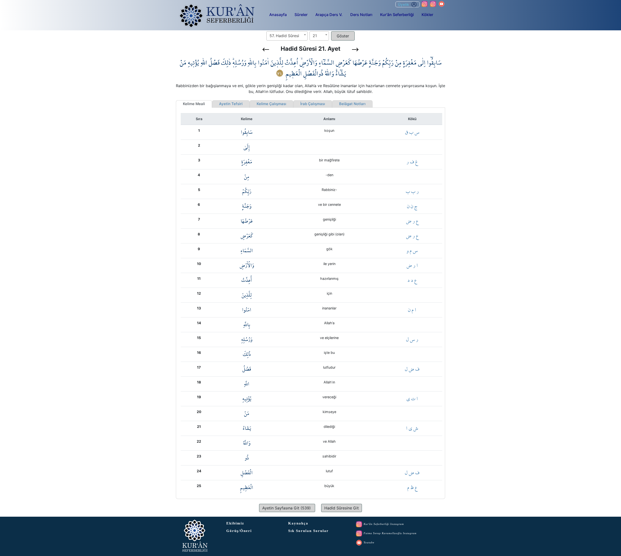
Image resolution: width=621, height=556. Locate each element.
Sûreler (301, 14)
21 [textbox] (315, 35)
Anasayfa (278, 14)
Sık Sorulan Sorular (308, 531)
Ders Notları (361, 14)
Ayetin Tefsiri (230, 103)
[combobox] (287, 36)
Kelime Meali (194, 103)
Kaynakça (298, 523)
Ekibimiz (235, 523)
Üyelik (404, 4)
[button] (265, 49)
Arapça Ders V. (329, 14)
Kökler (427, 14)
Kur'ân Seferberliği (397, 14)
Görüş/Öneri (239, 531)
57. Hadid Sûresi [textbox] (284, 35)
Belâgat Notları (352, 103)
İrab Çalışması (312, 103)
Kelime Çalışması (271, 103)
